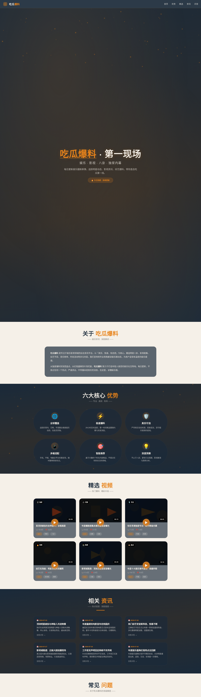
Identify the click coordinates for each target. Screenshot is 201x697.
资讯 (189, 4)
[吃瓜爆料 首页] (5, 4)
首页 (166, 4)
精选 (181, 4)
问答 (196, 4)
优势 (174, 4)
